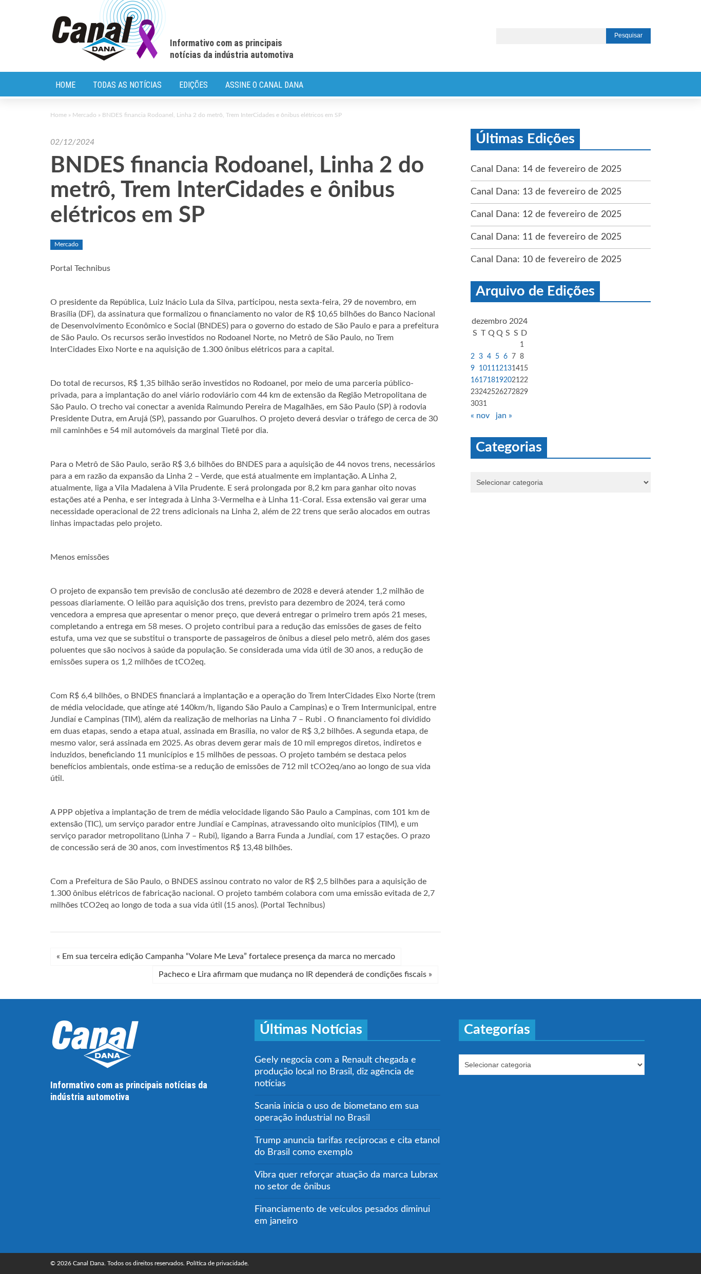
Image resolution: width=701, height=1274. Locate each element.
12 (499, 368)
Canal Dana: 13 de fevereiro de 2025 (546, 192)
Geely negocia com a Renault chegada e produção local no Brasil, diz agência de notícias (335, 1071)
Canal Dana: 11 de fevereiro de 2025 (546, 237)
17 (483, 380)
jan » (504, 415)
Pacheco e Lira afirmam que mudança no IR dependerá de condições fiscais (295, 974)
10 (483, 368)
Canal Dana (109, 31)
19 (499, 380)
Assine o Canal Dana (264, 85)
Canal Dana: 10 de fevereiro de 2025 (546, 259)
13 (507, 368)
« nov (480, 415)
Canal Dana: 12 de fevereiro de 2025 (546, 214)
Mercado (84, 115)
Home (65, 85)
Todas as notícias (127, 85)
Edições (193, 85)
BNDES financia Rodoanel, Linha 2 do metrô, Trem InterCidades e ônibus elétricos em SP (237, 190)
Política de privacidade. (217, 1263)
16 (475, 380)
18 (491, 380)
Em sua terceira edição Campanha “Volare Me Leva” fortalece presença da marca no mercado (225, 956)
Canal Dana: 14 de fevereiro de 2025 (546, 169)
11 (491, 368)
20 (507, 380)
